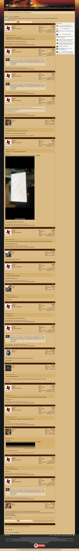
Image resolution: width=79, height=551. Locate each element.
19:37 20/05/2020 (8, 249)
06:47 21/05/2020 (8, 284)
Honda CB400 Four (64, 28)
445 (27, 21)
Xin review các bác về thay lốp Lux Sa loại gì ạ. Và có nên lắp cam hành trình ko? (66, 52)
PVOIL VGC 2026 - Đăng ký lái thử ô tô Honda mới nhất (19, 12)
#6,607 (53, 227)
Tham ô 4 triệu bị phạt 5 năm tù (66, 31)
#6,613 (53, 348)
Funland (49, 7)
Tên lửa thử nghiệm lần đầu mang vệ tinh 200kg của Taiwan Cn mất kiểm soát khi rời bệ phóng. (66, 43)
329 (13, 21)
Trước (6, 21)
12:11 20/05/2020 (8, 138)
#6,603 (53, 71)
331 (18, 21)
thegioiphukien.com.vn (51, 55)
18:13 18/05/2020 (8, 71)
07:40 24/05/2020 (8, 477)
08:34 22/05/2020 (8, 324)
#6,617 (53, 427)
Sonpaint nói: (9, 273)
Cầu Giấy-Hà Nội (52, 508)
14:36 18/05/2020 (8, 24)
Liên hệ (50, 535)
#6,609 (53, 262)
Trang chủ (25, 7)
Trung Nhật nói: (10, 128)
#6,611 (53, 302)
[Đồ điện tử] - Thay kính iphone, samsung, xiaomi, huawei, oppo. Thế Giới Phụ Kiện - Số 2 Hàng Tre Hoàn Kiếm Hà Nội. (33, 58)
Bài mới (30, 7)
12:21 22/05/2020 (8, 348)
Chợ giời (55, 7)
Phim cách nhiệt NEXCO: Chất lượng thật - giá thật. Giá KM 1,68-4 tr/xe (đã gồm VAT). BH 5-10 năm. (40, 549)
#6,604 (53, 95)
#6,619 (53, 477)
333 (23, 21)
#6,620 (53, 501)
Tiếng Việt (8, 535)
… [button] (10, 21)
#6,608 (53, 249)
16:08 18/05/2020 (8, 47)
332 (20, 21)
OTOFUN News (69, 535)
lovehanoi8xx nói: (10, 35)
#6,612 (53, 324)
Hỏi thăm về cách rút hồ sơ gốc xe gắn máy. (65, 37)
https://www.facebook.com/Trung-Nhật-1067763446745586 (24, 44)
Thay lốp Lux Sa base (65, 34)
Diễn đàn (36, 7)
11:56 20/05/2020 (8, 117)
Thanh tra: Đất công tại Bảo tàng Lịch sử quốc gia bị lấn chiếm (65, 40)
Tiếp (30, 21)
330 (15, 21)
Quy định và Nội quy (57, 535)
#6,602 (53, 47)
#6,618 (53, 455)
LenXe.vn (19, 7)
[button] (33, 8)
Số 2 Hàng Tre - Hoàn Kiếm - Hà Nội (48, 30)
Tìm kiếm (6, 9)
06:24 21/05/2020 (8, 262)
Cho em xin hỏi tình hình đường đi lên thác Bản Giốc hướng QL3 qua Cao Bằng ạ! (66, 26)
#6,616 (53, 405)
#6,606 (53, 138)
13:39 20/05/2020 (8, 227)
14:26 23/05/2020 (8, 427)
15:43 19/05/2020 (8, 95)
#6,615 (53, 383)
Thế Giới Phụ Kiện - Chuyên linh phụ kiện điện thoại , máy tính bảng (19, 107)
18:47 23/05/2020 (8, 455)
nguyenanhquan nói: (11, 416)
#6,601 (53, 24)
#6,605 (53, 117)
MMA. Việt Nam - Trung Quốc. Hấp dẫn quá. (64, 49)
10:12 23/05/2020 (8, 405)
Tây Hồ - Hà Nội (52, 124)
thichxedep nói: (10, 239)
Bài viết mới (59, 23)
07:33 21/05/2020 (8, 302)
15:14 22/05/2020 (8, 363)
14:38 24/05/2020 (8, 501)
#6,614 (53, 363)
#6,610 (53, 284)
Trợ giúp (63, 535)
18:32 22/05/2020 (8, 383)
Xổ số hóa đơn (63, 46)
